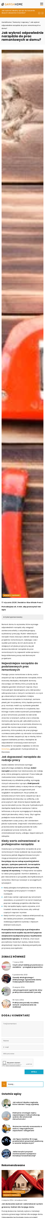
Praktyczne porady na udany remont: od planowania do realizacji (26, 1005)
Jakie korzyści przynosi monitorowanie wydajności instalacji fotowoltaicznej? (24, 1154)
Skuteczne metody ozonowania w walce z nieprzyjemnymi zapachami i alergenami (27, 1128)
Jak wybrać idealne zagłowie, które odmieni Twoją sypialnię (26, 1103)
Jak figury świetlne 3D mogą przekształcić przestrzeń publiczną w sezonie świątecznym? (28, 1141)
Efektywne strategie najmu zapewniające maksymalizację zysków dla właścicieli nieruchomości (26, 1116)
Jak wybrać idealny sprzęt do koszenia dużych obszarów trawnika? (18, 11)
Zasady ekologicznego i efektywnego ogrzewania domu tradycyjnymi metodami (27, 979)
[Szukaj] (4, 1084)
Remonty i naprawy (12, 595)
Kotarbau (6, 749)
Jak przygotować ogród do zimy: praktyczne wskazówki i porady (27, 991)
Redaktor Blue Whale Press (30, 602)
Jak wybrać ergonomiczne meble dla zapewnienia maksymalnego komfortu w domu (20, 1207)
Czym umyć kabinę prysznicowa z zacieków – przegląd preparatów (28, 966)
